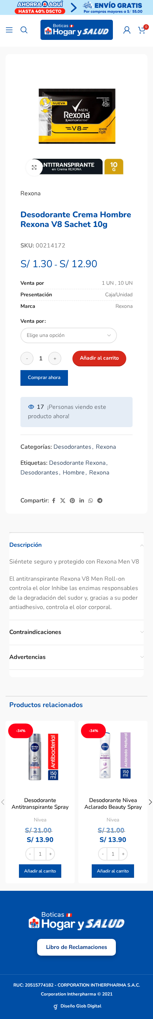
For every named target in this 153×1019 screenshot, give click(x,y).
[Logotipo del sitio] (76, 29)
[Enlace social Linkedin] (81, 501)
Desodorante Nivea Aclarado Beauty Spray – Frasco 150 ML (113, 806)
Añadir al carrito (99, 358)
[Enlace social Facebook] (53, 501)
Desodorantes (72, 447)
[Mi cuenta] (127, 29)
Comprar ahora (44, 377)
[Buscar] (24, 29)
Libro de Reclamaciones (76, 947)
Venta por (32, 321)
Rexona (30, 193)
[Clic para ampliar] (34, 167)
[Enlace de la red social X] (63, 501)
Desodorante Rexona (77, 463)
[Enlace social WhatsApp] (90, 501)
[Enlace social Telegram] (100, 501)
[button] (40, 871)
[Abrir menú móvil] (9, 29)
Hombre (74, 473)
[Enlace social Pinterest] (72, 501)
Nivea (40, 819)
